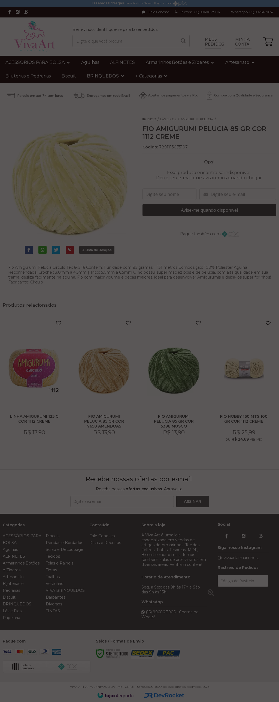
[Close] (194, 314)
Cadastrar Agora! (139, 367)
